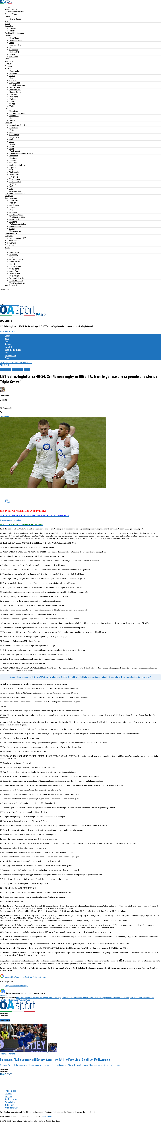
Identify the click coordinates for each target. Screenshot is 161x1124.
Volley (12, 106)
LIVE (7, 59)
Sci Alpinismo (15, 231)
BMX (11, 47)
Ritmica (12, 31)
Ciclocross (13, 57)
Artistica (12, 28)
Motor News (14, 262)
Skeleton (13, 212)
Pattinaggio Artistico (17, 224)
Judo (11, 142)
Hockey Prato (15, 92)
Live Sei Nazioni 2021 (115, 998)
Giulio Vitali (4, 416)
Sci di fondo (14, 205)
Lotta (11, 146)
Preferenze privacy (11, 1107)
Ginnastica (9, 26)
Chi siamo (8, 1093)
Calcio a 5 (13, 80)
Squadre (8, 68)
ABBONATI (10, 331)
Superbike (13, 111)
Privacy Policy (10, 1102)
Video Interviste (16, 280)
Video (7, 250)
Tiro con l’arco (15, 181)
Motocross (14, 116)
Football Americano (17, 85)
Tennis (7, 16)
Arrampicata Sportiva (18, 125)
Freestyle (13, 222)
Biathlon (12, 203)
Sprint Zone (14, 269)
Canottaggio (14, 135)
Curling (12, 229)
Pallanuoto (13, 99)
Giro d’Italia (14, 38)
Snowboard (14, 219)
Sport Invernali (11, 198)
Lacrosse (13, 94)
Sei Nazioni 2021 (12, 1000)
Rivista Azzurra (11, 9)
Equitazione (14, 137)
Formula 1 (9, 61)
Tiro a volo (13, 177)
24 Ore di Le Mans (17, 113)
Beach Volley (14, 71)
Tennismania (14, 273)
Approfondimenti (12, 240)
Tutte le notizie (11, 233)
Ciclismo (8, 35)
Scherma (13, 163)
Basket (12, 76)
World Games (10, 243)
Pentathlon (13, 156)
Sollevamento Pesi (17, 165)
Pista (11, 43)
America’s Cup (15, 191)
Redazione (8, 1096)
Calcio (11, 78)
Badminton (13, 127)
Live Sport (128, 998)
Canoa (11, 132)
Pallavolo (8, 66)
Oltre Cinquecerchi (17, 193)
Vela (11, 189)
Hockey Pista (15, 90)
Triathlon (12, 184)
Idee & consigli (11, 285)
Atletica (8, 21)
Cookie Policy (9, 1104)
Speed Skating (15, 226)
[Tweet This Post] (83, 493)
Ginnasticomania (16, 259)
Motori (7, 108)
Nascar (12, 120)
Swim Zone (14, 271)
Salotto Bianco (15, 266)
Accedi (7, 247)
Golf (11, 139)
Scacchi (12, 160)
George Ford (92, 998)
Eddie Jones (82, 998)
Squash (12, 167)
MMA (11, 149)
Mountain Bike (15, 45)
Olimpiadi (8, 236)
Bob (11, 210)
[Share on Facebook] (83, 491)
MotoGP (8, 64)
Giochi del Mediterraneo (14, 12)
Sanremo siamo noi (17, 283)
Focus (11, 257)
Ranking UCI (14, 52)
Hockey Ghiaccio (16, 87)
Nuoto (7, 24)
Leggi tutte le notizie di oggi (16, 986)
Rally (11, 118)
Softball (12, 104)
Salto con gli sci (16, 214)
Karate (12, 144)
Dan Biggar (43, 998)
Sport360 (8, 123)
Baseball (13, 73)
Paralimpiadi (14, 151)
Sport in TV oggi (11, 14)
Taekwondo (14, 172)
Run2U (12, 264)
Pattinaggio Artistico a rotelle (21, 153)
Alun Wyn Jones (22, 998)
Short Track (14, 200)
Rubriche (13, 158)
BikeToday (13, 255)
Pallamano (13, 97)
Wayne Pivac (24, 1000)
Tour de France (15, 40)
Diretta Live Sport (69, 998)
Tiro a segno (14, 179)
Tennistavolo (14, 174)
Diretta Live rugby (55, 998)
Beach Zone (14, 252)
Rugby (12, 101)
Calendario (13, 50)
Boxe (11, 130)
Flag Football (14, 83)
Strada (12, 54)
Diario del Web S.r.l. (49, 1116)
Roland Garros (15, 19)
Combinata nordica (17, 217)
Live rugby (102, 998)
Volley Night (14, 276)
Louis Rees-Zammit (141, 998)
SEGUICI (3, 995)
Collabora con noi (11, 1099)
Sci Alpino (9, 196)
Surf (11, 170)
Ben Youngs (34, 998)
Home (7, 7)
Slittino (12, 207)
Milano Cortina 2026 (17, 238)
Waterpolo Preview (17, 278)
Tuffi (11, 186)
